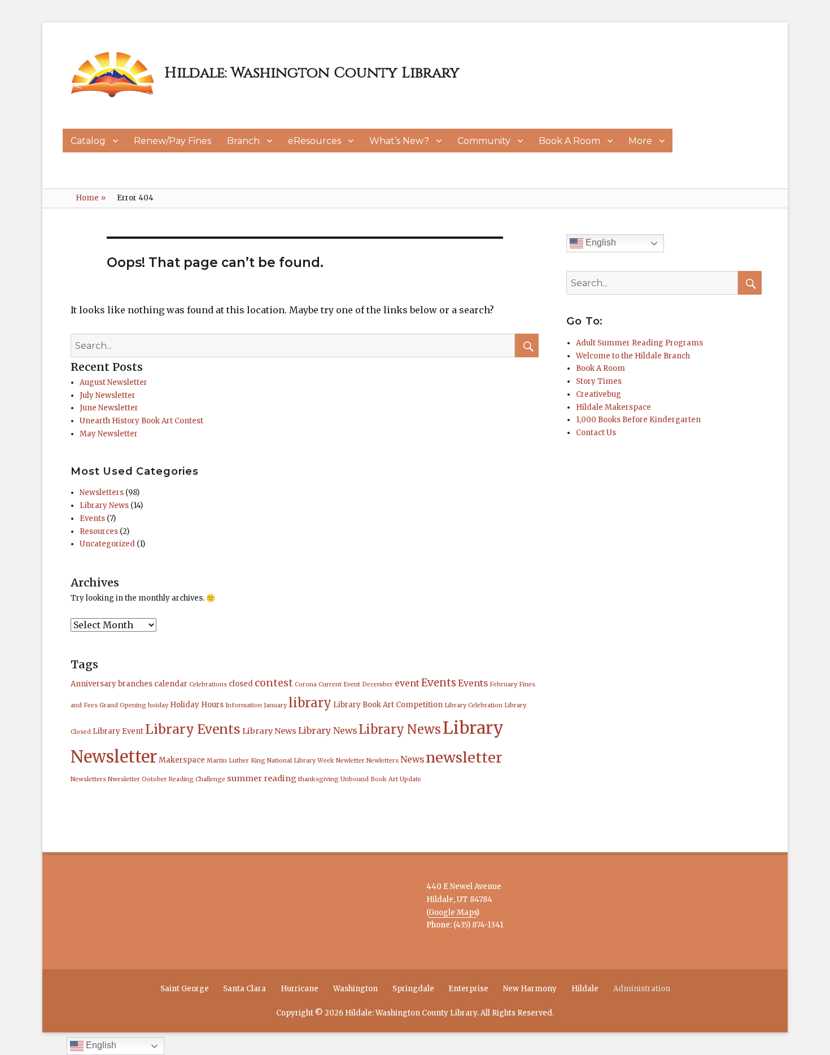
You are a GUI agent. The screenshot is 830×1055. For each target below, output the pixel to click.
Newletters (382, 760)
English (599, 242)
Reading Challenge (197, 779)
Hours (212, 705)
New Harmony (530, 988)
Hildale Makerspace (613, 407)
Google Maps (453, 912)
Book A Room (569, 140)
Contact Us (596, 432)
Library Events (193, 729)
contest (274, 683)
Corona (306, 684)
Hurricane (299, 988)
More (640, 140)
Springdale (413, 988)
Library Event (118, 731)
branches (135, 684)
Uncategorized (107, 544)
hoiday (158, 705)
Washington (355, 988)
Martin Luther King (236, 760)
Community (483, 140)
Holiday (184, 705)
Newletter (350, 760)
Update (410, 779)
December (377, 684)
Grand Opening (122, 705)
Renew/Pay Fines (172, 140)
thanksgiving (318, 779)
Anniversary (93, 684)
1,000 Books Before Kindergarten (638, 419)
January (275, 705)
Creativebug (598, 394)
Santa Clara (244, 988)
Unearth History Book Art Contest (141, 421)
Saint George (184, 988)
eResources (314, 140)
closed (241, 684)
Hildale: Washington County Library (312, 73)
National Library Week (300, 760)
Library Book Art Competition (388, 705)
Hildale (585, 988)
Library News (104, 505)
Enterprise (468, 988)
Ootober (154, 779)
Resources (99, 531)
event (407, 683)
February (503, 684)
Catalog (88, 140)
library (310, 703)
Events (92, 518)
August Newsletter (113, 382)
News (412, 759)
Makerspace (182, 760)
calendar (170, 684)
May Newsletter (109, 434)
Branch (243, 140)
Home (91, 198)
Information (243, 705)
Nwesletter (124, 779)
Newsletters (102, 492)
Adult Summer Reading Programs (639, 343)
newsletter (464, 757)
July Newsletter (108, 395)
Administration (641, 988)
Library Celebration (473, 705)
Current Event (339, 684)
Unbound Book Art (369, 779)
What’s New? (399, 140)
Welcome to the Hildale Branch (633, 356)
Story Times (599, 381)
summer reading (261, 778)
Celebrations (208, 684)
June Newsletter (109, 408)
